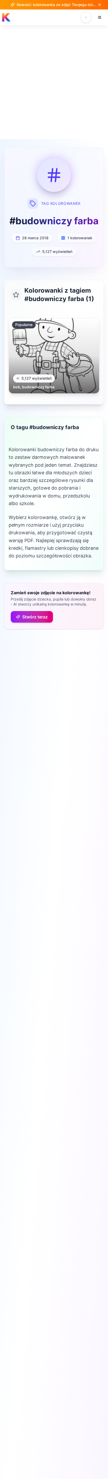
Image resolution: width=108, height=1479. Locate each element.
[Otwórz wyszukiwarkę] (86, 17)
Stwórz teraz (35, 616)
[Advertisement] (54, 82)
